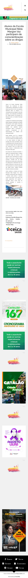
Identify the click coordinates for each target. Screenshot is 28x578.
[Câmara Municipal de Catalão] (14, 441)
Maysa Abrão (15, 42)
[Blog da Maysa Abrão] (14, 289)
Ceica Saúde (9, 215)
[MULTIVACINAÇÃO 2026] (14, 269)
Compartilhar (9, 240)
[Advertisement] (14, 59)
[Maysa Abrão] (8, 7)
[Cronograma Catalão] (14, 315)
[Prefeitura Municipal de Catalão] (14, 388)
